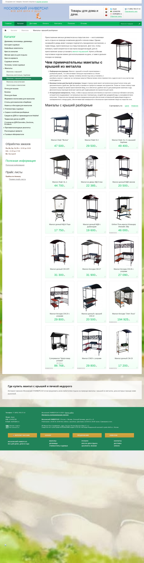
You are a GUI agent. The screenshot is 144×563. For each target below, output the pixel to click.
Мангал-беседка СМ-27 (91, 269)
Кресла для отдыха (89, 443)
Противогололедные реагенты (18, 128)
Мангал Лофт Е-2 (92, 140)
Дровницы (53, 443)
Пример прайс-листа (17, 179)
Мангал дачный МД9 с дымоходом (92, 225)
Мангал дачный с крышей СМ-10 (92, 315)
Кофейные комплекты (13, 48)
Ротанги (85, 441)
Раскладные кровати (13, 131)
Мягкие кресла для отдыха (15, 55)
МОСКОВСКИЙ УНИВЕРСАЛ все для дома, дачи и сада (18, 443)
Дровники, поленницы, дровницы (18, 41)
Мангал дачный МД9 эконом (123, 182)
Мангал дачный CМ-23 (124, 358)
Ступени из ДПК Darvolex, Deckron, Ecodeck (19, 123)
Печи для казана (11, 89)
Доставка (33, 24)
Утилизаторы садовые (14, 109)
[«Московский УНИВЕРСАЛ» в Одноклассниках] (106, 9)
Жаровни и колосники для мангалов (19, 99)
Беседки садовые (12, 45)
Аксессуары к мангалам (15, 85)
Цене (127, 106)
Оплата (46, 24)
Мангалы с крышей (14, 72)
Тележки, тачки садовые (14, 65)
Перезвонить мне (131, 11)
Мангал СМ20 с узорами (91, 358)
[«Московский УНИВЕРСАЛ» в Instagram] (106, 12)
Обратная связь (116, 16)
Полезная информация (21, 160)
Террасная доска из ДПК (14, 119)
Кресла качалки (11, 52)
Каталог (20, 24)
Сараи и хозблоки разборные (17, 112)
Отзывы (84, 24)
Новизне (134, 106)
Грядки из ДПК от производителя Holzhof (21, 116)
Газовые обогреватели (14, 134)
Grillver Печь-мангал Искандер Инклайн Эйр (124, 225)
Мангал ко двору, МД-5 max (92, 182)
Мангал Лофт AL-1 (59, 182)
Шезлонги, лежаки (89, 446)
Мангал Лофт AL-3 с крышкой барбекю (123, 141)
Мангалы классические (15, 82)
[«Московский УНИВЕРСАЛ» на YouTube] (106, 15)
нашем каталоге (42, 2)
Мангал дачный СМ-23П (59, 269)
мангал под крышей (80, 52)
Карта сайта (69, 412)
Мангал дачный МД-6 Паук (59, 224)
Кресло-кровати (11, 58)
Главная (8, 24)
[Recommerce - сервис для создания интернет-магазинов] (7, 427)
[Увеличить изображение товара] (73, 148)
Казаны (7, 92)
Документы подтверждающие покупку (55, 415)
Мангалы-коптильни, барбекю (18, 75)
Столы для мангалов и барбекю (17, 102)
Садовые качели (11, 62)
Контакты (58, 24)
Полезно (71, 24)
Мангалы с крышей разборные (18, 78)
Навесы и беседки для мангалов (18, 106)
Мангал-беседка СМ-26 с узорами (124, 270)
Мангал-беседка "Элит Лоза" (123, 314)
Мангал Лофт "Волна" (59, 140)
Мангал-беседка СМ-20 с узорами (60, 315)
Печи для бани (10, 95)
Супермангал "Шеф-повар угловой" (59, 359)
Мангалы (8, 68)
